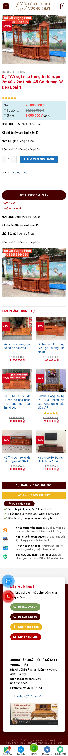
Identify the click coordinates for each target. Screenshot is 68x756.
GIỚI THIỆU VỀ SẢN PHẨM (34, 195)
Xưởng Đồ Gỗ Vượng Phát (26, 740)
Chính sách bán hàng (19, 743)
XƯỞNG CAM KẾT (13, 208)
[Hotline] (33, 748)
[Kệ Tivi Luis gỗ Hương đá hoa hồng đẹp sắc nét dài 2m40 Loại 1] (17, 380)
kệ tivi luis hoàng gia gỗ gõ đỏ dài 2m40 (17, 346)
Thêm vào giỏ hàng (39, 159)
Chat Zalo (21, 754)
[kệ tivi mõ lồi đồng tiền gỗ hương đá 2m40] (51, 328)
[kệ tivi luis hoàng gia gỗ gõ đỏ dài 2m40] (17, 328)
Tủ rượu (24, 172)
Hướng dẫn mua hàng (49, 743)
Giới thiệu (51, 740)
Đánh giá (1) (11, 202)
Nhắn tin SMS (60, 754)
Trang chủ (8, 71)
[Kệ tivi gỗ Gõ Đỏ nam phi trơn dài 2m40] (51, 441)
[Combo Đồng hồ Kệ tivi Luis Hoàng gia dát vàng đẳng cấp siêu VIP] (51, 380)
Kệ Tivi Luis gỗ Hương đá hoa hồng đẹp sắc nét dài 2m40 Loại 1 (17, 401)
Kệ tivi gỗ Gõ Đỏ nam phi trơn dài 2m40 (51, 459)
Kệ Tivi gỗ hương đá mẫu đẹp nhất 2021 (17, 459)
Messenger (47, 754)
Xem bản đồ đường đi (28, 696)
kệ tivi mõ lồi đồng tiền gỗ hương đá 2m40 (51, 348)
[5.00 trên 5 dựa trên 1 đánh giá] (34, 97)
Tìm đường (7, 754)
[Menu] (6, 6)
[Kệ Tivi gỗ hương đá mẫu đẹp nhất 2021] (17, 441)
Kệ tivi (22, 71)
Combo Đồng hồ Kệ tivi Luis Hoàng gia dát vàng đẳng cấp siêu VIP (51, 401)
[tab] (34, 195)
